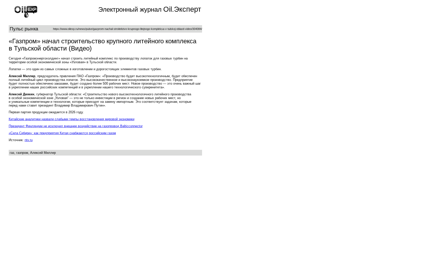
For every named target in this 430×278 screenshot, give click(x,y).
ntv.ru (29, 140)
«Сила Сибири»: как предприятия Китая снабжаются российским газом (62, 133)
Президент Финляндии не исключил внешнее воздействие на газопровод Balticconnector (76, 126)
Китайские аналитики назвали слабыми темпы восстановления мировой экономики (71, 119)
